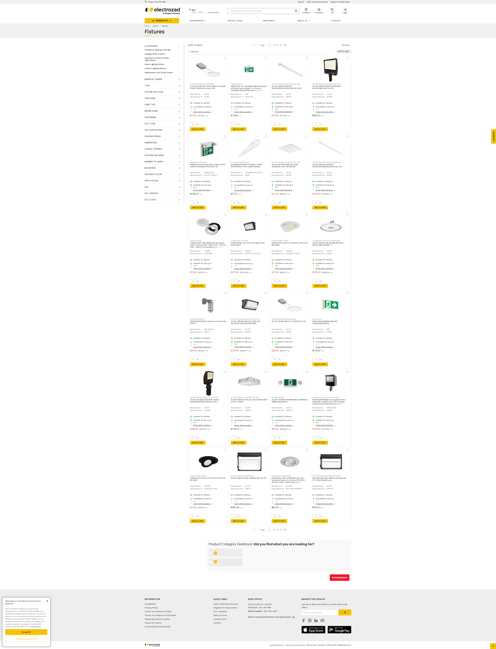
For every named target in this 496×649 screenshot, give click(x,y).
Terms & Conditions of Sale (158, 611)
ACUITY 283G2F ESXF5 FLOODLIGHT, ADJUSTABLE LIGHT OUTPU (327, 87)
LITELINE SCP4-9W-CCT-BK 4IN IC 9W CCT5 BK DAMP (208, 479)
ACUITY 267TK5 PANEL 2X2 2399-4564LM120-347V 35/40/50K (285, 165)
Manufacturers (153, 79)
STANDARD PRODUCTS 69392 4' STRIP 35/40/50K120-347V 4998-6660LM (246, 165)
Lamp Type (150, 104)
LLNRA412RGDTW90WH (281, 476)
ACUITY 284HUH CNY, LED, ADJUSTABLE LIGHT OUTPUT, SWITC (249, 401)
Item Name (150, 98)
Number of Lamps (154, 161)
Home (147, 26)
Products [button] (162, 20)
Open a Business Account (317, 2)
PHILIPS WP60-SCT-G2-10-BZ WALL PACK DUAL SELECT (248, 244)
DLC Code (150, 123)
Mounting (150, 168)
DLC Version (151, 193)
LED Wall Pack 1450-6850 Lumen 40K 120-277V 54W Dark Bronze (329, 479)
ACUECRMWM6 (278, 397)
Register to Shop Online (340, 2)
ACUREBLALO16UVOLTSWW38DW (326, 241)
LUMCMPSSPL (236, 84)
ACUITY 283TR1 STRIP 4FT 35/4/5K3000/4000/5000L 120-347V (287, 87)
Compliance (150, 604)
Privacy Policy (151, 607)
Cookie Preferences (276, 645)
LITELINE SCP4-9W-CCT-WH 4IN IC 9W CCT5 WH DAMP (290, 244)
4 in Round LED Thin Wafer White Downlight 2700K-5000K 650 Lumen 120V (208, 87)
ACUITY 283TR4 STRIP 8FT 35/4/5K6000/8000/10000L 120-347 (327, 165)
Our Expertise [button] (196, 20)
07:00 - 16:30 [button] (197, 12)
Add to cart (197, 129)
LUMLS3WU (317, 319)
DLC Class (150, 199)
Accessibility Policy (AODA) (157, 626)
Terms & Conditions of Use (295, 645)
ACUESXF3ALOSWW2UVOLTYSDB (204, 397)
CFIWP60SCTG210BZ (240, 241)
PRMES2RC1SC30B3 (198, 162)
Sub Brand (150, 117)
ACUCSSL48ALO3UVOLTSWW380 (286, 84)
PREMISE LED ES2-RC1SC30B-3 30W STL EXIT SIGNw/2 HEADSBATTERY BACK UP (208, 165)
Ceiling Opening (153, 149)
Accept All (26, 632)
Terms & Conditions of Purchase (160, 615)
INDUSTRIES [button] (268, 20)
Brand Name (151, 111)
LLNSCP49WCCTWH (280, 241)
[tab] (162, 46)
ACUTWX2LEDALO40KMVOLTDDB (326, 476)
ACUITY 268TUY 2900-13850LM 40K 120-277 (249, 478)
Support (151, 2)
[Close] (47, 601)
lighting (155, 26)
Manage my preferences (26, 639)
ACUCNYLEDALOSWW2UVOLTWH (245, 397)
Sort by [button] (345, 45)
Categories (151, 46)
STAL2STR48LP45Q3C (240, 162)
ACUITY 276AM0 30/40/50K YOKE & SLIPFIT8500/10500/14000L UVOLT (204, 401)
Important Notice (153, 623)
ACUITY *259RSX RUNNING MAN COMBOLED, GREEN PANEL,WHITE (290, 401)
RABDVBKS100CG (197, 319)
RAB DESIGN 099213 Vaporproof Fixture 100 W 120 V (208, 322)
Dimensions (151, 142)
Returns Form (220, 615)
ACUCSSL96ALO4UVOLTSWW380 (326, 162)
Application (151, 180)
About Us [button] (302, 20)
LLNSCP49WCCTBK (198, 476)
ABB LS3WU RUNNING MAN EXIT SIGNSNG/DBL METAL (325, 322)
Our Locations (220, 611)
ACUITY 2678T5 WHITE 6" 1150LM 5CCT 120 (289, 321)
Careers (217, 623)
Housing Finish (153, 136)
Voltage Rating (153, 130)
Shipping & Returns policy (157, 619)
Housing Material (154, 155)
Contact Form (220, 619)
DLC (147, 187)
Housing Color (153, 174)
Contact (336, 20)
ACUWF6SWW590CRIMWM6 (284, 319)
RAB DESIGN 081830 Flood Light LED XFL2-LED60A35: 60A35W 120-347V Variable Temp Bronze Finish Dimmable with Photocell (329, 403)
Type (147, 85)
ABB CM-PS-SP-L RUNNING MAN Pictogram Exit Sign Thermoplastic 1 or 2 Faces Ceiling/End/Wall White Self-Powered (249, 88)
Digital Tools (235, 20)
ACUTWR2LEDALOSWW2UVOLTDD (245, 319)
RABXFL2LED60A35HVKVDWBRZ (325, 397)
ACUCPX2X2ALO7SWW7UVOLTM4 (286, 162)
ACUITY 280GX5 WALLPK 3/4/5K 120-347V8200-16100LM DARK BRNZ (246, 322)
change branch (213, 12)
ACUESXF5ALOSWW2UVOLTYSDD (326, 84)
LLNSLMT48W (195, 241)
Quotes (301, 2)
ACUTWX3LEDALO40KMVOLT (243, 476)
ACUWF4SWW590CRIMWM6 (202, 84)
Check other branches (201, 112)
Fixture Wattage (154, 92)
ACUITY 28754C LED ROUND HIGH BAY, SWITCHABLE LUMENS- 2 (328, 244)
